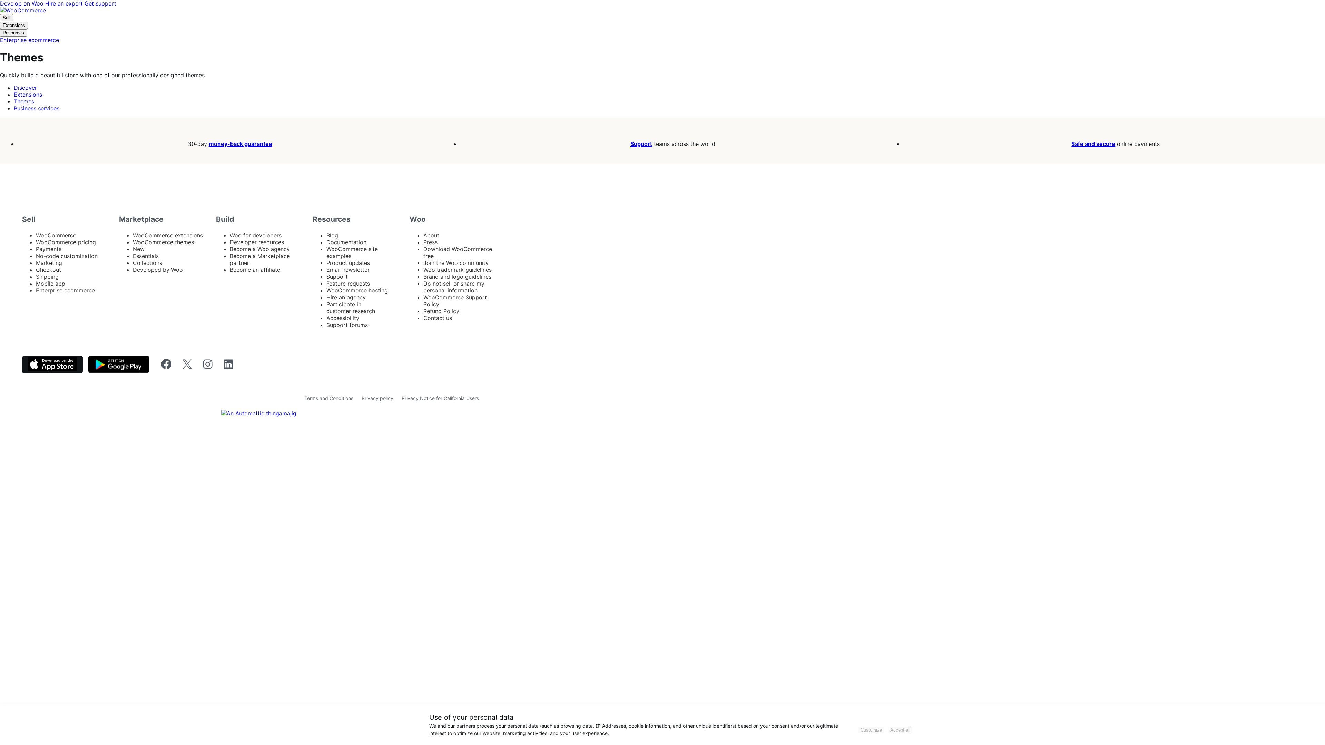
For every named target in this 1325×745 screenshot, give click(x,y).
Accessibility (342, 318)
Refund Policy (441, 311)
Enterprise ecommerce (65, 290)
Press (430, 242)
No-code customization (67, 255)
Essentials (146, 255)
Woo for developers (256, 235)
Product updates (348, 262)
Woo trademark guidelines (457, 269)
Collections (147, 262)
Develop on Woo (22, 3)
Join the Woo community (456, 262)
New (139, 249)
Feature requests (348, 283)
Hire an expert (65, 3)
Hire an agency (346, 297)
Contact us (437, 318)
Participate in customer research (350, 308)
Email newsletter (348, 269)
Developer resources (257, 242)
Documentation (346, 242)
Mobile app (50, 283)
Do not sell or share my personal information (453, 287)
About (431, 235)
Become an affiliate (255, 269)
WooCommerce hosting (357, 290)
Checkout (48, 269)
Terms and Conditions (328, 398)
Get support (100, 3)
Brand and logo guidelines (457, 276)
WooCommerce (56, 235)
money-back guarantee (240, 143)
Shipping (47, 276)
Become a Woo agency (260, 249)
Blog (332, 235)
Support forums (347, 324)
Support (641, 143)
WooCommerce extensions (168, 235)
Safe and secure (1093, 143)
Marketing (49, 262)
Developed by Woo (158, 269)
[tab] (25, 87)
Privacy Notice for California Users (440, 398)
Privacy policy (377, 398)
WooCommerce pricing (66, 242)
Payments (48, 249)
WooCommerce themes (163, 242)
